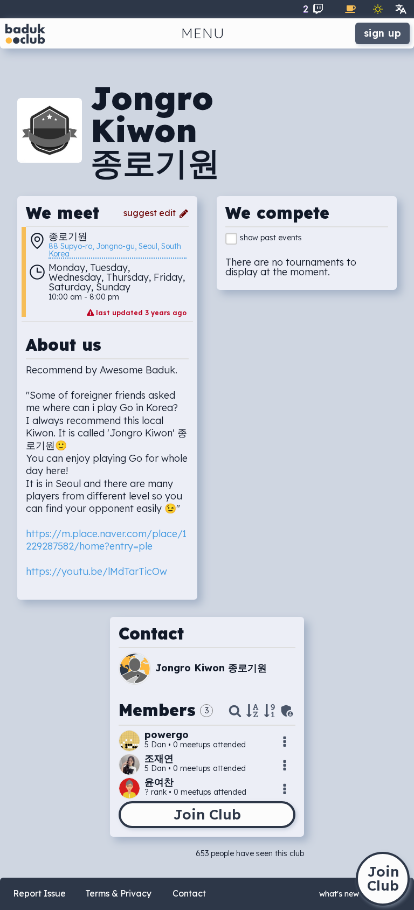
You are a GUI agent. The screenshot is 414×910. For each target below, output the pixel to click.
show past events (271, 237)
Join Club (207, 814)
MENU (203, 33)
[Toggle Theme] (378, 9)
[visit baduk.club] (25, 33)
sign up (383, 33)
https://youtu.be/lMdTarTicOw (96, 571)
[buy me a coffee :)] (350, 9)
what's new (339, 894)
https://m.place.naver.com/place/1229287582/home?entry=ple (106, 539)
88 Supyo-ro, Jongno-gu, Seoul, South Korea (116, 250)
